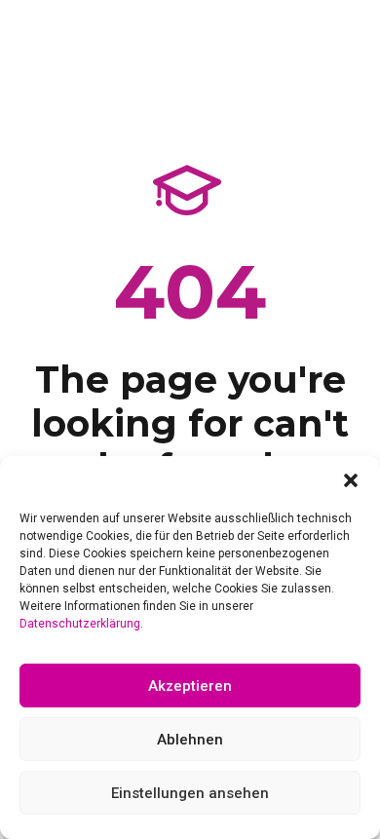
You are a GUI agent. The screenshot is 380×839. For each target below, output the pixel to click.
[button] (351, 480)
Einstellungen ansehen (190, 793)
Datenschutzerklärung (79, 623)
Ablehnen (190, 739)
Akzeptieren (190, 686)
